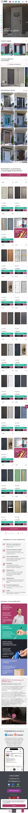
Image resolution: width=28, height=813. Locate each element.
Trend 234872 (3, 454)
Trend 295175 (17, 297)
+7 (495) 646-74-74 (14, 779)
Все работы (25, 90)
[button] (20, 34)
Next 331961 (3, 517)
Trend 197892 (17, 485)
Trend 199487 (3, 485)
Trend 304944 (3, 297)
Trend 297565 (17, 391)
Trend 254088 (17, 517)
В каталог (10, 34)
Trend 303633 (17, 360)
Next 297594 (3, 360)
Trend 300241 (17, 328)
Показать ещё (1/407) (14, 528)
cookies (9, 800)
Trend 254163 (17, 203)
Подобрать (5, 210)
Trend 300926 (3, 391)
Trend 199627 (3, 328)
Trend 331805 (3, 234)
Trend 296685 (3, 203)
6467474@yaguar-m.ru (14, 781)
